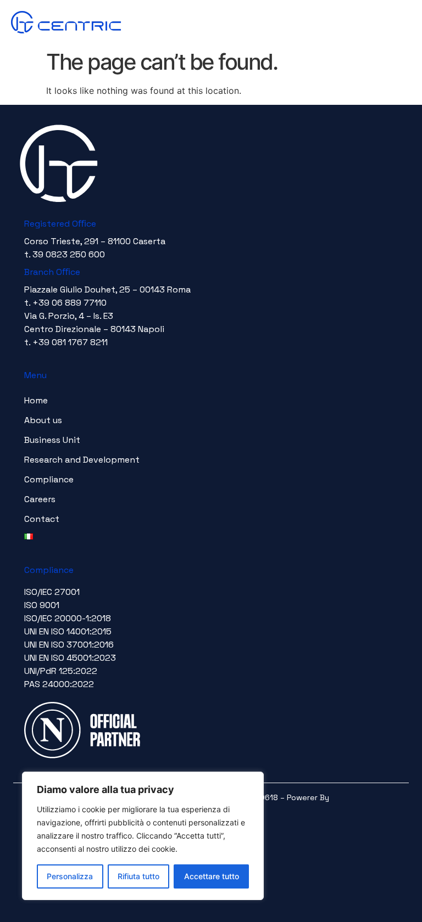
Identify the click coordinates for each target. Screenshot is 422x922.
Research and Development (82, 459)
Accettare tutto (211, 876)
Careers (39, 499)
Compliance (49, 479)
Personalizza (70, 876)
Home (36, 400)
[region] (143, 836)
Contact (41, 519)
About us (43, 420)
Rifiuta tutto (138, 876)
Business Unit (52, 440)
